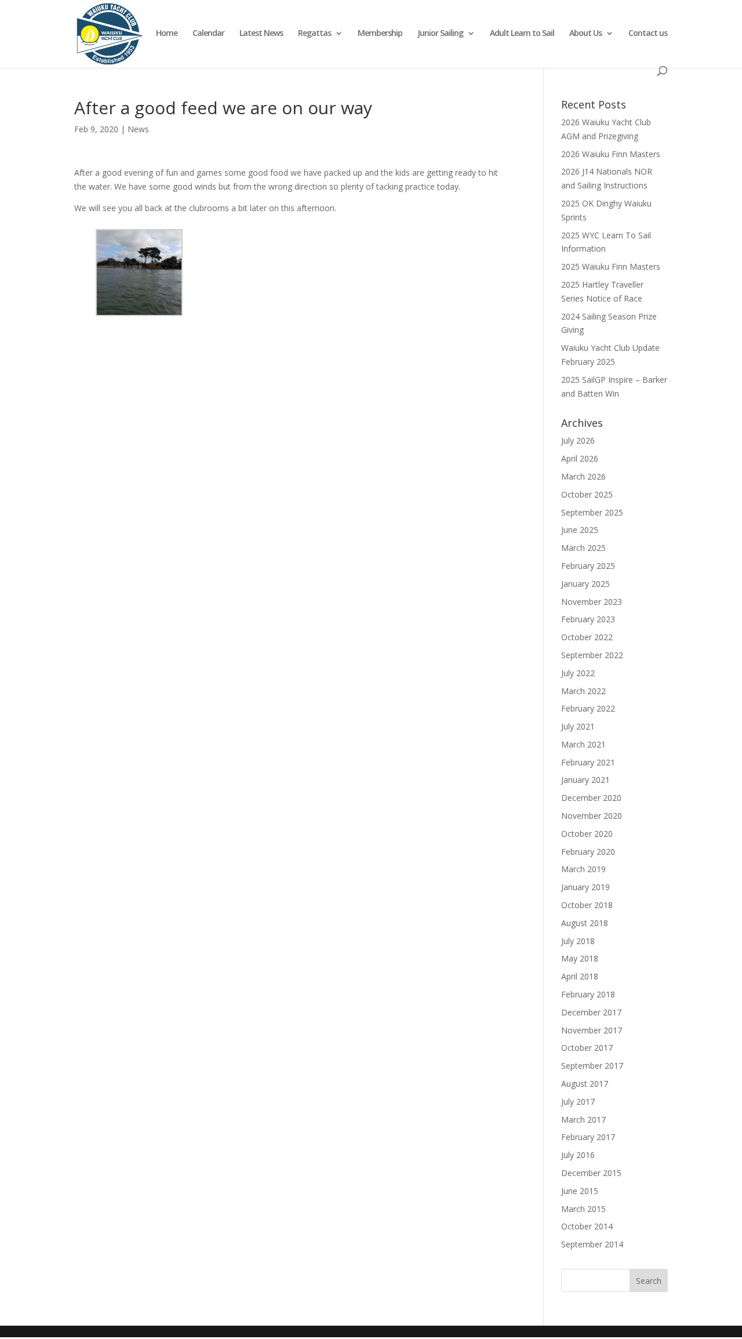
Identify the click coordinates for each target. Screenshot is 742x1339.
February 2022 (588, 708)
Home (166, 33)
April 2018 (579, 976)
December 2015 (591, 1172)
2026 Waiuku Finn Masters (610, 153)
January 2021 (585, 779)
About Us (585, 33)
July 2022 (578, 672)
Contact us (647, 33)
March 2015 (583, 1208)
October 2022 (587, 637)
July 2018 (578, 940)
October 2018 (587, 904)
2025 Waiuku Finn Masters (610, 266)
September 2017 (592, 1065)
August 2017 (584, 1083)
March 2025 (583, 547)
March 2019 (583, 868)
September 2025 (592, 512)
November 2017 (591, 1030)
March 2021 (583, 744)
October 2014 (587, 1226)
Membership (380, 33)
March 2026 (583, 476)
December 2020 (591, 797)
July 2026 (578, 440)
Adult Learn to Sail (522, 33)
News (138, 129)
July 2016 (578, 1154)
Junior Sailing (440, 33)
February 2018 (588, 994)
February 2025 (588, 565)
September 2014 (592, 1244)
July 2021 (578, 726)
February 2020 (588, 851)
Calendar (208, 33)
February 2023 (588, 619)
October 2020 (587, 833)
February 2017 (588, 1136)
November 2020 (591, 815)
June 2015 (579, 1190)
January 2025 (585, 583)
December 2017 (591, 1012)
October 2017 (587, 1047)
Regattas (314, 33)
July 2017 (578, 1101)
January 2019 (585, 886)
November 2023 (591, 601)
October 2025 (587, 494)
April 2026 (579, 458)
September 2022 (592, 655)
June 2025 (579, 529)
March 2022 (583, 690)
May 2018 (579, 958)
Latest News (261, 33)
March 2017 (583, 1119)
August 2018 (584, 922)
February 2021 (588, 762)
